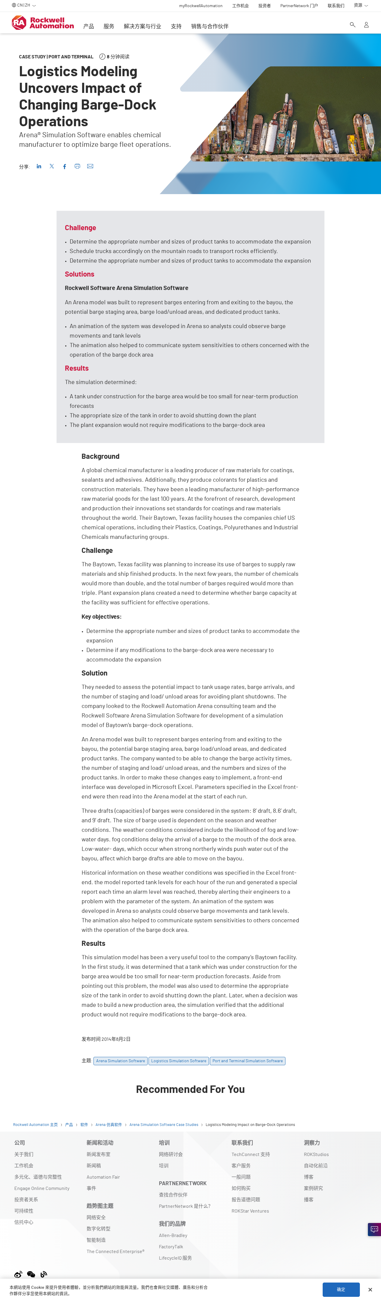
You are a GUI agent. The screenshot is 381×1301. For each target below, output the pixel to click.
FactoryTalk (171, 1246)
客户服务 (241, 1165)
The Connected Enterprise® (115, 1251)
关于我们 (23, 1154)
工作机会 (23, 1165)
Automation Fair (103, 1177)
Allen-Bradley (173, 1235)
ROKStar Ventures (250, 1211)
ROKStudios (316, 1154)
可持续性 (23, 1211)
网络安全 (96, 1217)
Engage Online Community (41, 1188)
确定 (341, 1290)
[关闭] (370, 1290)
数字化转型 (98, 1229)
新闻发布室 (98, 1154)
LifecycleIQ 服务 (175, 1258)
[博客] (44, 1273)
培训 (163, 1165)
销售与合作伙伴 (210, 26)
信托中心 (23, 1222)
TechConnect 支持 (251, 1154)
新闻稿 (94, 1165)
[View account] (366, 25)
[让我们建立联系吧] (374, 1229)
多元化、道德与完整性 (38, 1177)
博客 (308, 1177)
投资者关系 (26, 1199)
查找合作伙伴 (173, 1195)
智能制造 (96, 1240)
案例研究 (313, 1188)
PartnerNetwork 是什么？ (186, 1206)
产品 (88, 26)
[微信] (31, 1273)
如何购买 (241, 1188)
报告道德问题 (246, 1199)
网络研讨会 (171, 1154)
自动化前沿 (316, 1165)
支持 (176, 26)
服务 (109, 26)
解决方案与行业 (142, 26)
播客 (308, 1199)
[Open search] (352, 25)
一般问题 (241, 1177)
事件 (91, 1188)
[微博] (19, 1273)
